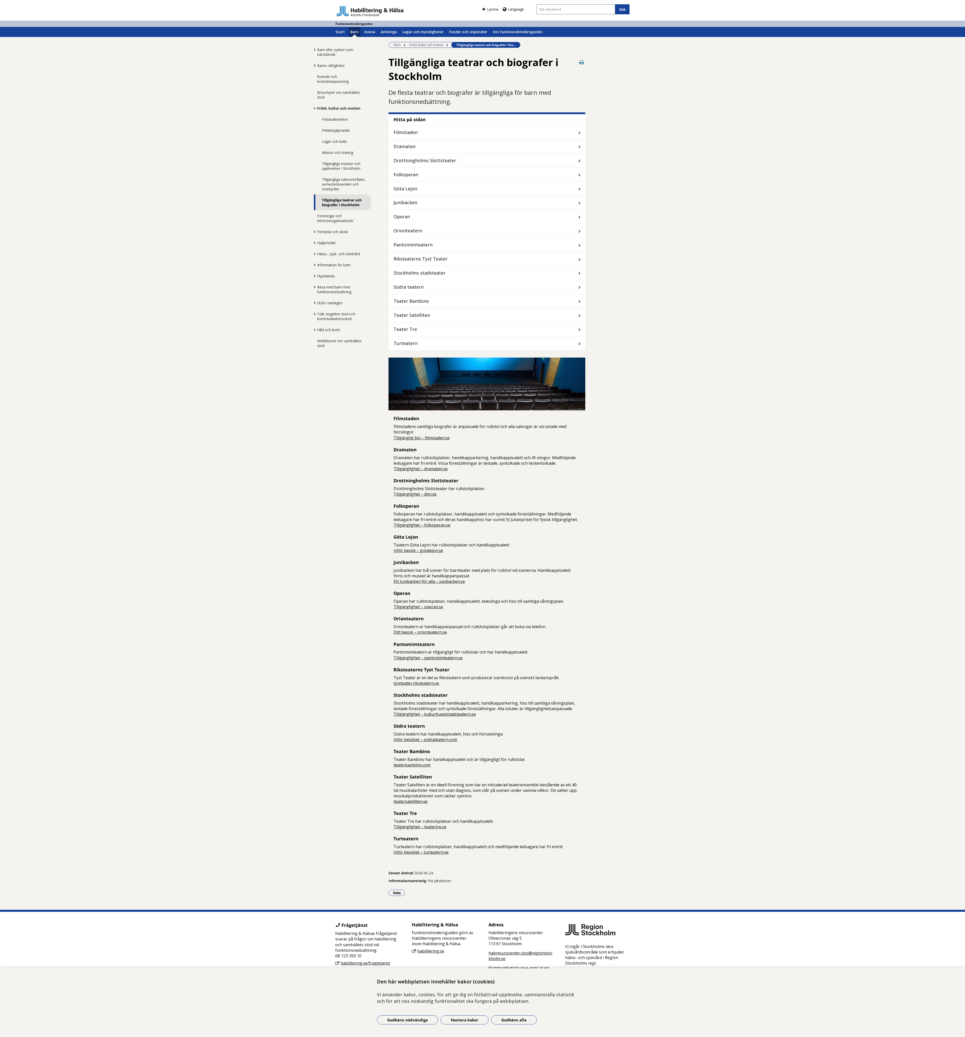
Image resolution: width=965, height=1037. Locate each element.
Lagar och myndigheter (423, 31)
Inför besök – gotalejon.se (418, 550)
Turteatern (406, 343)
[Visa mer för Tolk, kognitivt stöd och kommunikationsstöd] (313, 313)
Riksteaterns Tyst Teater (421, 259)
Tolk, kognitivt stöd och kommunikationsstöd (336, 316)
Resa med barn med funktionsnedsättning (334, 289)
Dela (399, 892)
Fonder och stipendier (468, 31)
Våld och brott (328, 329)
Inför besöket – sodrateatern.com (425, 739)
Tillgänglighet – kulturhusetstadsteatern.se (435, 714)
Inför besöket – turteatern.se (421, 852)
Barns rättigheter (331, 65)
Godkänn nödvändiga (407, 1019)
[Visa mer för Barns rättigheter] (313, 65)
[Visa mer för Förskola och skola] (313, 231)
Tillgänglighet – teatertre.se (420, 827)
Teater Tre (405, 329)
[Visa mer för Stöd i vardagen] (313, 302)
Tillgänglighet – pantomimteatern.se (428, 658)
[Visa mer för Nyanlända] (313, 275)
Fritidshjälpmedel (336, 130)
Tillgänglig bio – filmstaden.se (422, 438)
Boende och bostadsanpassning (333, 79)
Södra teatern (409, 287)
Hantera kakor (464, 1019)
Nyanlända (325, 276)
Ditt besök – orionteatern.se (420, 632)
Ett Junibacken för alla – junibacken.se (429, 581)
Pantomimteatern (413, 245)
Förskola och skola (332, 231)
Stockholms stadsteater (420, 273)
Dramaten (404, 146)
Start (340, 31)
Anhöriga (389, 31)
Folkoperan (406, 174)
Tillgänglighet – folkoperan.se (422, 525)
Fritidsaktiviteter (335, 119)
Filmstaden (406, 132)
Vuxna (369, 31)
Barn (354, 31)
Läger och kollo (334, 141)
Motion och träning (337, 152)
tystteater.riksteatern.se (416, 683)
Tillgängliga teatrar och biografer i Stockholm (342, 202)
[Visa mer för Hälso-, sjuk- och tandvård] (313, 253)
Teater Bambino (411, 301)
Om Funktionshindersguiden (518, 31)
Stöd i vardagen (330, 302)
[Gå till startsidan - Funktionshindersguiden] (370, 11)
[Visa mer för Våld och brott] (313, 329)
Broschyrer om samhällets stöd (338, 95)
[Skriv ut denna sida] (581, 62)
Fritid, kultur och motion (338, 108)
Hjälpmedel (326, 242)
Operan (402, 216)
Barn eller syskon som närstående (335, 52)
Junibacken (405, 202)
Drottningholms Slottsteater (425, 160)
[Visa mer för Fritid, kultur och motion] (313, 108)
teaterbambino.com (412, 765)
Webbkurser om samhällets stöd (339, 343)
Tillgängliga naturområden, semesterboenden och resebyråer (343, 184)
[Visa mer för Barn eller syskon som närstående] (313, 49)
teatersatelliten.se (410, 801)
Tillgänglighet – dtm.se (415, 494)
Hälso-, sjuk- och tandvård (338, 253)
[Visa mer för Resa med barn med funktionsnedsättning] (313, 286)
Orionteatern (408, 231)
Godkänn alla (513, 1019)
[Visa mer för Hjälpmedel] (313, 242)
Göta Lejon (405, 189)
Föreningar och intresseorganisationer (335, 218)
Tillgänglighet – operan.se (418, 607)
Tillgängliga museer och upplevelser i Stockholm (341, 166)
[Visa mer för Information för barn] (313, 264)
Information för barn (334, 265)
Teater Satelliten (412, 315)
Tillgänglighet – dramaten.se (421, 468)
